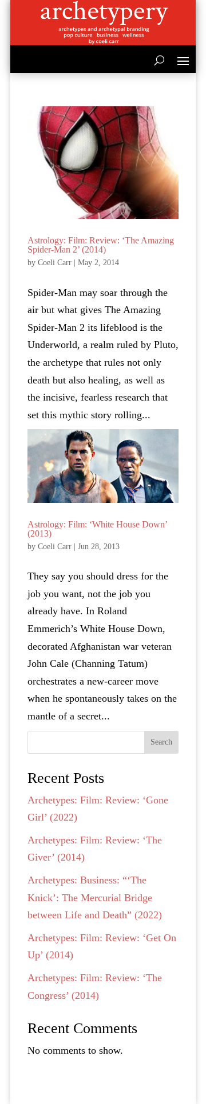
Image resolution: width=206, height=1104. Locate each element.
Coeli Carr (55, 262)
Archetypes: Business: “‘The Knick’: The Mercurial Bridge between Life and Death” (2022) (94, 897)
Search (161, 742)
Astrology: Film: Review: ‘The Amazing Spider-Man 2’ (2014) (100, 244)
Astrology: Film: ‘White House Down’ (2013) (97, 528)
